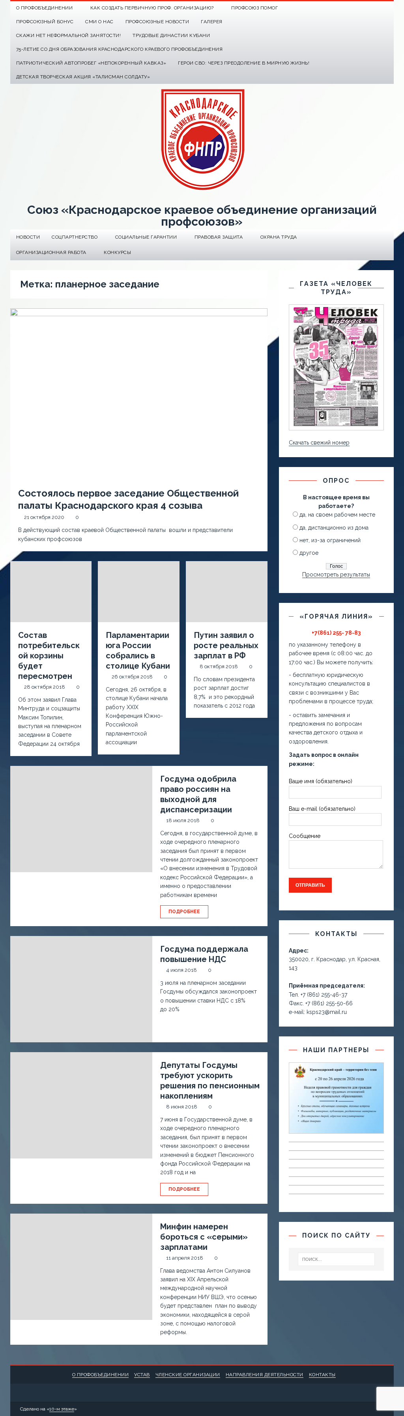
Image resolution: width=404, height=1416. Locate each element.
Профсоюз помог (254, 8)
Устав (142, 1374)
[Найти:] (337, 1259)
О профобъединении (100, 1374)
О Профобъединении (44, 8)
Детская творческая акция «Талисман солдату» (83, 77)
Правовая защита (219, 237)
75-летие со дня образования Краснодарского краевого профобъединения (119, 49)
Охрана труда (278, 237)
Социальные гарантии (146, 237)
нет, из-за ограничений (330, 540)
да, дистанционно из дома (333, 528)
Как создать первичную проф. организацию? (152, 8)
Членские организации (187, 1374)
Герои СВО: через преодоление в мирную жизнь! (243, 63)
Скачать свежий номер (319, 442)
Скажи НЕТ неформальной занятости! (68, 35)
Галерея (212, 21)
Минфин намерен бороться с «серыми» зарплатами (204, 1237)
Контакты (322, 1374)
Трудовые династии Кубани (171, 35)
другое (308, 553)
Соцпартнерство (74, 237)
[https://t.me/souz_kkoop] (371, 8)
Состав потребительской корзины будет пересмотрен (49, 655)
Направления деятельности (264, 1374)
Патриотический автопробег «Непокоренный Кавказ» (91, 63)
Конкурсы (117, 252)
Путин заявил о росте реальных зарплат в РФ (226, 645)
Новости (28, 237)
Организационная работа (51, 252)
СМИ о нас (99, 21)
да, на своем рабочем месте (337, 515)
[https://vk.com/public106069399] (387, 8)
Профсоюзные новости (157, 21)
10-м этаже (61, 1409)
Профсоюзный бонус (45, 21)
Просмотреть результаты (336, 574)
